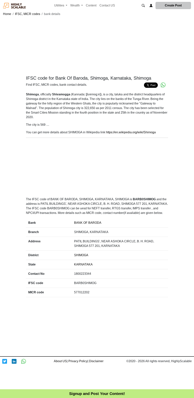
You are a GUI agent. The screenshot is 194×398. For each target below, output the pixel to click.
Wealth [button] (75, 5)
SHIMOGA (81, 255)
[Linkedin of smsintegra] (16, 363)
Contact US (107, 5)
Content (91, 5)
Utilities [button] (59, 5)
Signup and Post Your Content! (97, 394)
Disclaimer (96, 361)
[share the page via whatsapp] (163, 84)
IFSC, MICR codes (27, 14)
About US (60, 361)
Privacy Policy (78, 361)
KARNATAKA (83, 264)
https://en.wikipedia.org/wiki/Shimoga (131, 132)
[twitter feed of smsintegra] (7, 363)
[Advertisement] (97, 45)
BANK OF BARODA (87, 222)
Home (7, 14)
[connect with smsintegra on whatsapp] (26, 363)
